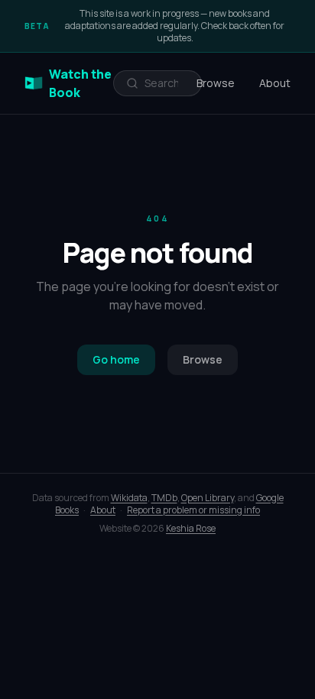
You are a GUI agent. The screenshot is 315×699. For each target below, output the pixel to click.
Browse (215, 83)
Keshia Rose (191, 528)
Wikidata (129, 497)
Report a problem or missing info (193, 509)
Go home (116, 359)
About (275, 83)
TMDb (164, 497)
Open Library (207, 497)
